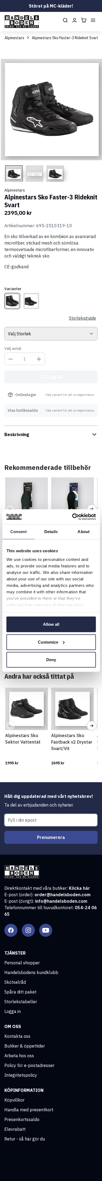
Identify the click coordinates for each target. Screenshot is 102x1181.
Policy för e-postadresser (29, 1065)
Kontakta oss (17, 1036)
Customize (48, 642)
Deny (51, 659)
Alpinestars (14, 37)
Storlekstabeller (20, 1001)
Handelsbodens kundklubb (31, 972)
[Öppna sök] (65, 20)
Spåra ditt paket (20, 992)
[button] (10, 726)
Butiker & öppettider (24, 1046)
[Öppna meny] (93, 20)
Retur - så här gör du (24, 1139)
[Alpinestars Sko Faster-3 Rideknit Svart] (12, 301)
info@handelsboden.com (61, 901)
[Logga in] (74, 20)
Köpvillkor (14, 1100)
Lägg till (54, 377)
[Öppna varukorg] (83, 20)
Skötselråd (15, 982)
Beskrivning (16, 434)
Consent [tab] (18, 531)
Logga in (12, 1011)
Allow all (51, 624)
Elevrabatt (15, 1129)
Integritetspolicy (20, 1075)
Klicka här (79, 888)
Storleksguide (82, 318)
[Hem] (21, 21)
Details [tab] (51, 531)
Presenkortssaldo (21, 1119)
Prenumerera (51, 837)
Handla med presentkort (28, 1109)
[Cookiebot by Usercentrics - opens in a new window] (73, 516)
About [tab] (83, 531)
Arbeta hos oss (19, 1055)
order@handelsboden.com (63, 894)
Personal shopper (22, 962)
